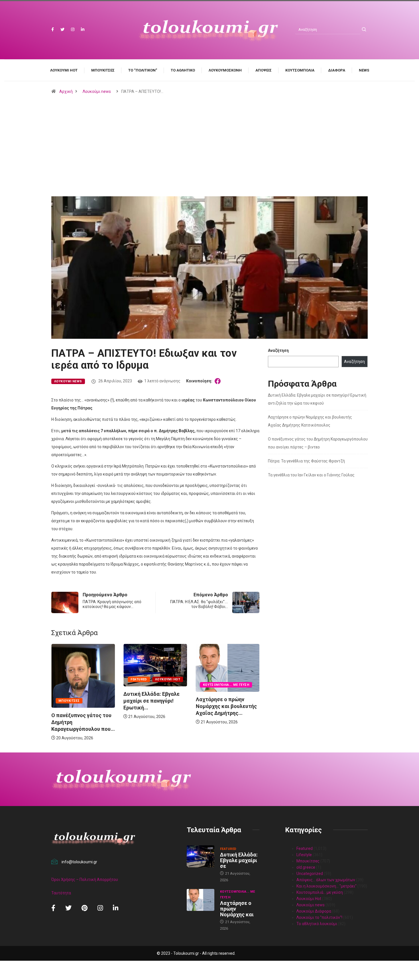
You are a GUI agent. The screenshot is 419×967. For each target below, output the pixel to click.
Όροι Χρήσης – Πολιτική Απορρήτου (84, 879)
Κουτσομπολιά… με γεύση (319, 892)
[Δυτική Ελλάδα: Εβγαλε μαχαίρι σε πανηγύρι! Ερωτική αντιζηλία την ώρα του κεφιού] (200, 856)
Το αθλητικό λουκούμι (316, 923)
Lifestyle (304, 854)
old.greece (305, 867)
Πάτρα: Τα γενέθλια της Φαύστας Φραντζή (306, 461)
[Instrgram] (72, 29)
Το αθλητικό (183, 70)
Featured (139, 679)
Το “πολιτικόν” (142, 70)
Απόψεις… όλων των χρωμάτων (325, 880)
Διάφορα (336, 70)
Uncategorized (309, 873)
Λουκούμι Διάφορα (313, 911)
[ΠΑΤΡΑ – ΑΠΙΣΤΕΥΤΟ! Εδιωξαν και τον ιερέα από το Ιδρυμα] (219, 381)
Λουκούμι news (97, 91)
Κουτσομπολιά (299, 70)
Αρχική (66, 91)
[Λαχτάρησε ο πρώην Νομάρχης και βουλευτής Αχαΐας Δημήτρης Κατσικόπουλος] (200, 900)
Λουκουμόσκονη (225, 70)
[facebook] (52, 29)
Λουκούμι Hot (64, 70)
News (364, 70)
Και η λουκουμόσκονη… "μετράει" (326, 886)
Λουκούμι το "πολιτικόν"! (319, 917)
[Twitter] (62, 29)
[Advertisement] (209, 159)
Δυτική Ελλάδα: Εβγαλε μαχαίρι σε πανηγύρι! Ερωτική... (151, 701)
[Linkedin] (82, 29)
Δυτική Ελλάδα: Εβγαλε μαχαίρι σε (239, 860)
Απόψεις (263, 70)
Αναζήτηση (278, 350)
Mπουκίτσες (103, 70)
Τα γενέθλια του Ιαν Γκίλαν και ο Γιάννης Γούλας (311, 475)
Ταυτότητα (61, 893)
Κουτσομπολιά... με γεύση (226, 685)
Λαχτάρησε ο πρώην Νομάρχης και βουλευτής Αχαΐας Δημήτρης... (226, 706)
